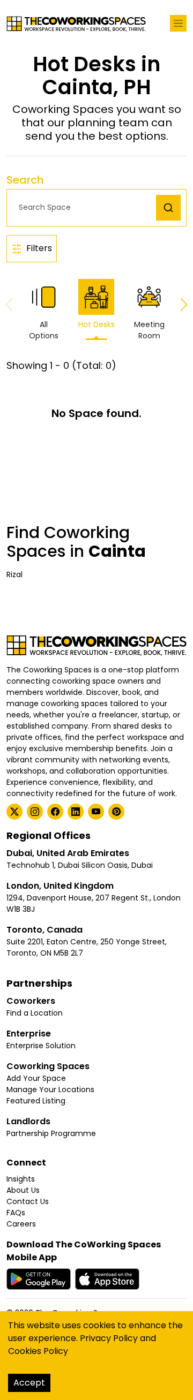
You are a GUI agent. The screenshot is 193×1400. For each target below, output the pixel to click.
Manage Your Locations (50, 1089)
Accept (29, 1382)
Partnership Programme (51, 1133)
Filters (39, 248)
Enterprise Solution (41, 1045)
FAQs (15, 1212)
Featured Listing (35, 1100)
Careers (21, 1224)
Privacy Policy (109, 1338)
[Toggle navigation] (178, 23)
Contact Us (27, 1201)
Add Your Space (36, 1078)
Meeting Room (149, 330)
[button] (84, 207)
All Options (43, 330)
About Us (23, 1190)
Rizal (14, 574)
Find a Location (34, 1013)
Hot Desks (96, 324)
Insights (20, 1179)
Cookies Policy (38, 1351)
